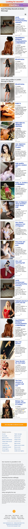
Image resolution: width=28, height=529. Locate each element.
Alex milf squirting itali (20, 262)
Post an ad (25, 4)
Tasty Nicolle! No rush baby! (20, 362)
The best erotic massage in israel (13, 525)
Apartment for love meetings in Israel (13, 524)
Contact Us (7, 517)
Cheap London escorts (7, 441)
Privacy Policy (7, 518)
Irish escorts (5, 443)
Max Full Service (18, 342)
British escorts (5, 437)
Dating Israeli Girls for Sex (19, 522)
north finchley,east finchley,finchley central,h (21, 19)
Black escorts (17, 443)
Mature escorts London (19, 445)
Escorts (4, 434)
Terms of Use (20, 517)
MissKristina (19, 59)
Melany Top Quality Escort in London (20, 402)
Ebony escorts (17, 449)
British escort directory (7, 439)
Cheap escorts (17, 439)
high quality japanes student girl (21, 165)
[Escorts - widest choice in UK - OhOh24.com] (14, 5)
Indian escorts (17, 441)
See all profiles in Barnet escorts (14, 424)
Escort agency (5, 449)
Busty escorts (17, 447)
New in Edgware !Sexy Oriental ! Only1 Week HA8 (21, 204)
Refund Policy (21, 518)
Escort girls (4, 435)
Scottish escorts (5, 445)
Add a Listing (8, 515)
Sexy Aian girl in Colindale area (20, 243)
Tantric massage (18, 434)
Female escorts (5, 450)
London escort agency (19, 450)
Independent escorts (6, 447)
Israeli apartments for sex (8, 522)
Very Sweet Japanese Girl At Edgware (20, 224)
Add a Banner (16, 515)
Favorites (13, 517)
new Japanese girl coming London (20, 145)
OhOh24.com (18, 521)
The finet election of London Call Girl (19, 383)
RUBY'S (18, 103)
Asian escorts (17, 437)
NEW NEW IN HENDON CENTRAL (20, 124)
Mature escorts (17, 435)
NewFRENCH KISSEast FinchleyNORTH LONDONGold (21, 40)
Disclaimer (14, 518)
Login (21, 515)
